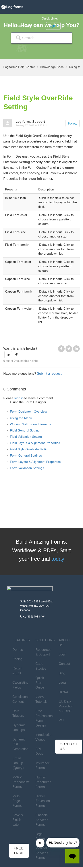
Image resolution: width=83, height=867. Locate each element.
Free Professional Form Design (44, 718)
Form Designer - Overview (28, 411)
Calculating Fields (20, 685)
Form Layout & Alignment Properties (35, 461)
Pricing (17, 659)
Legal (62, 682)
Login (62, 654)
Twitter (69, 348)
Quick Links (50, 18)
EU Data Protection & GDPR (66, 706)
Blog (62, 673)
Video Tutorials (41, 699)
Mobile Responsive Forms (21, 781)
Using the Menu (21, 418)
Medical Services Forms (41, 852)
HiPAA (63, 692)
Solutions (45, 640)
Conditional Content (20, 699)
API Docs (39, 751)
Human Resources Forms (43, 782)
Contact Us (69, 746)
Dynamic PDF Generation (20, 744)
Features (21, 640)
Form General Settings (26, 455)
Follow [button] (72, 123)
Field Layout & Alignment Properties (35, 443)
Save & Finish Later (17, 819)
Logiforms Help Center (19, 67)
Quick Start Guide (39, 682)
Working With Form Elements (30, 424)
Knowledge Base (52, 67)
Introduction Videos (43, 737)
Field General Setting (25, 430)
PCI (61, 720)
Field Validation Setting (26, 436)
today (57, 559)
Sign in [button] (53, 26)
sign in (18, 398)
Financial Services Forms (41, 819)
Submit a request (25, 26)
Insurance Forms (42, 765)
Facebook (61, 348)
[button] (8, 354)
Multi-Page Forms (17, 801)
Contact (64, 663)
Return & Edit (17, 670)
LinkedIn (76, 348)
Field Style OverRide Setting (29, 449)
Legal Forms (40, 836)
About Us (64, 642)
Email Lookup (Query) (18, 763)
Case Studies (40, 666)
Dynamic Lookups (18, 727)
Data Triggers (18, 713)
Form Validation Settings (27, 468)
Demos (17, 649)
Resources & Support (43, 652)
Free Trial (19, 850)
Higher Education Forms (42, 801)
